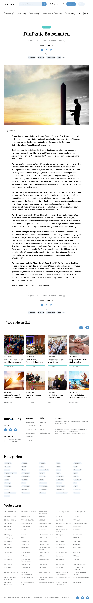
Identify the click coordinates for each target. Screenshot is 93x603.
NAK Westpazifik (44, 544)
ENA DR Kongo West (79, 511)
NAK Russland (60, 541)
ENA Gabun (42, 516)
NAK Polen (76, 559)
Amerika (7, 470)
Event (75, 473)
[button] (8, 357)
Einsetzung (8, 486)
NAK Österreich (60, 544)
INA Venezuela (77, 535)
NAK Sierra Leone (26, 523)
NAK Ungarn (76, 552)
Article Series (45, 433)
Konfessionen (25, 473)
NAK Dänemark (60, 547)
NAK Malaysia (8, 541)
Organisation (77, 463)
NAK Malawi (59, 520)
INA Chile (24, 530)
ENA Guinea (76, 516)
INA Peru (23, 535)
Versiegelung (60, 489)
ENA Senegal (8, 523)
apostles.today (21, 14)
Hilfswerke (7, 466)
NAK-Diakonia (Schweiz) (63, 577)
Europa (58, 466)
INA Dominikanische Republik (62, 530)
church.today (47, 14)
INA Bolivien (59, 526)
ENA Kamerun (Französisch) (43, 512)
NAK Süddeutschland (79, 564)
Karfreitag (7, 483)
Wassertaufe (43, 489)
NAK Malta (76, 556)
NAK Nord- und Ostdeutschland (26, 560)
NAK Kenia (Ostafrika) (27, 520)
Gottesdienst (50, 57)
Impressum (65, 597)
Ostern (24, 483)
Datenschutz (38, 597)
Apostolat (24, 479)
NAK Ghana (59, 516)
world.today (9, 14)
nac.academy (77, 582)
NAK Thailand (25, 544)
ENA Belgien (76, 544)
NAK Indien (24, 538)
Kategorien (54, 4)
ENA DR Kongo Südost (62, 511)
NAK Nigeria (76, 520)
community (70, 14)
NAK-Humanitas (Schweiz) (81, 577)
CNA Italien (24, 556)
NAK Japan (59, 538)
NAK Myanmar (25, 541)
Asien (75, 466)
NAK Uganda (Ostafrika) (80, 523)
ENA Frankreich (25, 552)
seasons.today (34, 14)
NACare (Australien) (27, 577)
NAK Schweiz (42, 567)
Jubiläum (7, 476)
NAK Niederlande (44, 559)
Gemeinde (41, 57)
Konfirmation (60, 476)
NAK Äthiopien (25, 516)
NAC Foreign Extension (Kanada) (80, 573)
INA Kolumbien (43, 530)
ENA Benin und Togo (10, 511)
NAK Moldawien (8, 559)
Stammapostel (43, 486)
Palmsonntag (77, 479)
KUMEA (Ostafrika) (44, 572)
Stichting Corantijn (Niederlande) (61, 583)
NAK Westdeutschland (11, 572)
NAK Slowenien (60, 564)
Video (81, 13)
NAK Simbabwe (25, 526)
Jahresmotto (25, 476)
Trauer (58, 463)
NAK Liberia (42, 520)
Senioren (24, 463)
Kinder (58, 470)
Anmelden (71, 4)
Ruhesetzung (25, 486)
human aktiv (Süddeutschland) (26, 573)
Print (60, 41)
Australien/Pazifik (44, 470)
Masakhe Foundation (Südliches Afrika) (62, 573)
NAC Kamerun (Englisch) (28, 511)
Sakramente (25, 489)
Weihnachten (60, 479)
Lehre (59, 57)
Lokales (42, 466)
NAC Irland (7, 556)
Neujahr (76, 476)
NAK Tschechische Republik (44, 548)
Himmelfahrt (43, 483)
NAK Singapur (77, 541)
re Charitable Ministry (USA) (27, 583)
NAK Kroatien (25, 547)
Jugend (7, 496)
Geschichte (8, 463)
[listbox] (81, 4)
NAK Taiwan (7, 544)
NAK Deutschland (44, 552)
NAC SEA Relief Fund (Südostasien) (10, 578)
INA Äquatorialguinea (10, 516)
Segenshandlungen (62, 492)
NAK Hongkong (8, 538)
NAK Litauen (42, 556)
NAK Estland (77, 547)
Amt (75, 483)
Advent (41, 479)
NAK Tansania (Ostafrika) (63, 523)
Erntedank (42, 476)
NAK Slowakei (43, 564)
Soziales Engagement (10, 473)
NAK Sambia (7, 526)
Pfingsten (59, 483)
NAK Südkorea (77, 538)
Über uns (43, 422)
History (7, 479)
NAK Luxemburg (60, 556)
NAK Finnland (8, 552)
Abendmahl (31, 57)
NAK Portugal (8, 564)
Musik (58, 473)
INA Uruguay (59, 535)
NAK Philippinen (43, 541)
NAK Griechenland (61, 552)
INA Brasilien (77, 526)
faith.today (58, 14)
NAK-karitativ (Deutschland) (8, 583)
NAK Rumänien (25, 564)
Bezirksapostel (60, 486)
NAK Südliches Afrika (45, 523)
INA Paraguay (8, 535)
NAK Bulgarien (8, 547)
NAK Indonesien (43, 538)
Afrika (23, 470)
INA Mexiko (76, 530)
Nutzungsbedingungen (52, 597)
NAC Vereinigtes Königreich (78, 568)
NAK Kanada (7, 530)
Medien (24, 466)
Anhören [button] (12, 131)
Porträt (75, 486)
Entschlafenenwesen (10, 492)
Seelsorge (42, 463)
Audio (86, 13)
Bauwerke (42, 473)
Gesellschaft (77, 470)
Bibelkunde (42, 492)
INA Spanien (7, 567)
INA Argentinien (43, 526)
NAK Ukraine (59, 567)
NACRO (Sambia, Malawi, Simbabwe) (46, 578)
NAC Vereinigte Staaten (46, 535)
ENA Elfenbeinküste (10, 520)
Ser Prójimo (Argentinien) (46, 582)
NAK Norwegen (60, 559)
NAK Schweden (25, 567)
